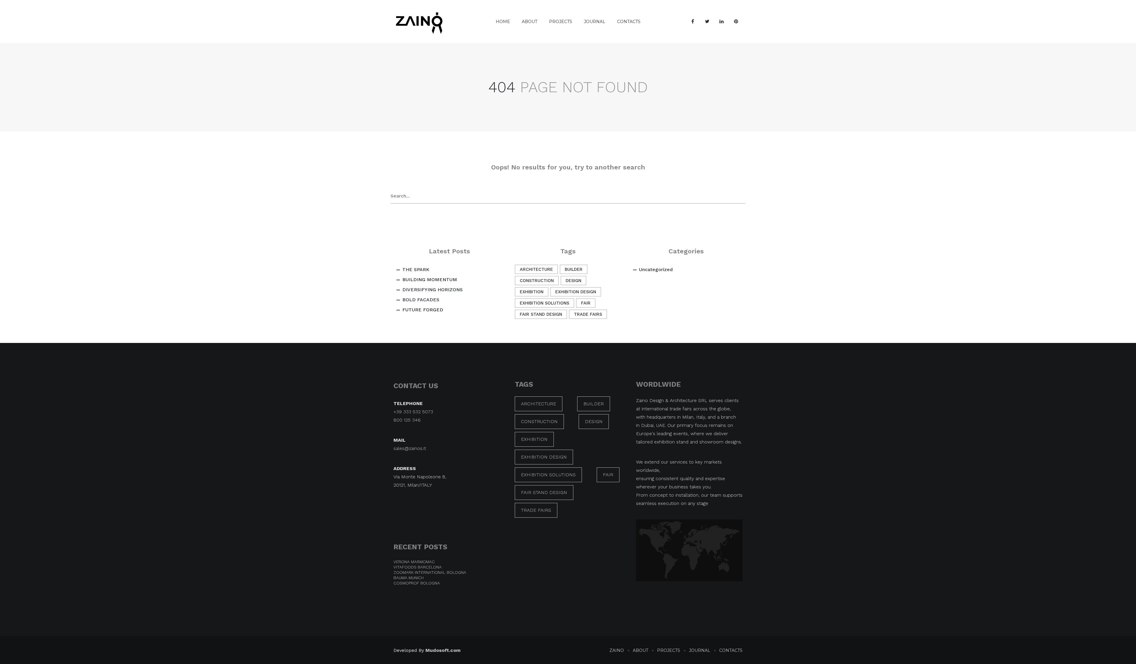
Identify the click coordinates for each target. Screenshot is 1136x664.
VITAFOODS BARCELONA (417, 567)
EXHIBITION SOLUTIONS (544, 303)
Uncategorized (656, 269)
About (529, 21)
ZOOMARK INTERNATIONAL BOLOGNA (429, 572)
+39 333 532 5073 (413, 411)
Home (503, 21)
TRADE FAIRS (588, 314)
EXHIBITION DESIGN (575, 291)
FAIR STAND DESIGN (541, 314)
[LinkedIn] (721, 21)
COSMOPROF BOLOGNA (416, 583)
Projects (560, 21)
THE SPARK (415, 269)
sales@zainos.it (409, 448)
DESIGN (573, 280)
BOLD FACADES (420, 299)
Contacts (628, 21)
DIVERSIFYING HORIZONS (432, 289)
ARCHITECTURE (536, 269)
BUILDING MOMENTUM (429, 279)
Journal (594, 21)
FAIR (585, 303)
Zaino (616, 650)
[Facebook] (692, 21)
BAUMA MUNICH (408, 577)
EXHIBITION (531, 291)
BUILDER (573, 269)
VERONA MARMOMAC (414, 561)
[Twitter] (707, 21)
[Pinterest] (736, 21)
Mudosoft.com (443, 650)
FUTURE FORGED (422, 309)
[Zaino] (419, 21)
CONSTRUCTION (537, 280)
